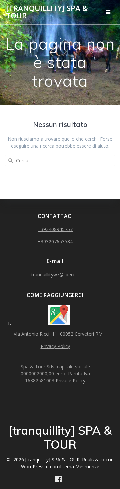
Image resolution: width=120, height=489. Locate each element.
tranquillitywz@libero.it (55, 274)
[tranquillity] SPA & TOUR (47, 12)
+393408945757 (55, 229)
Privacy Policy (55, 346)
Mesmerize (87, 466)
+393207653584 (55, 241)
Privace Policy (70, 380)
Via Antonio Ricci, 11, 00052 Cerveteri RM (59, 334)
